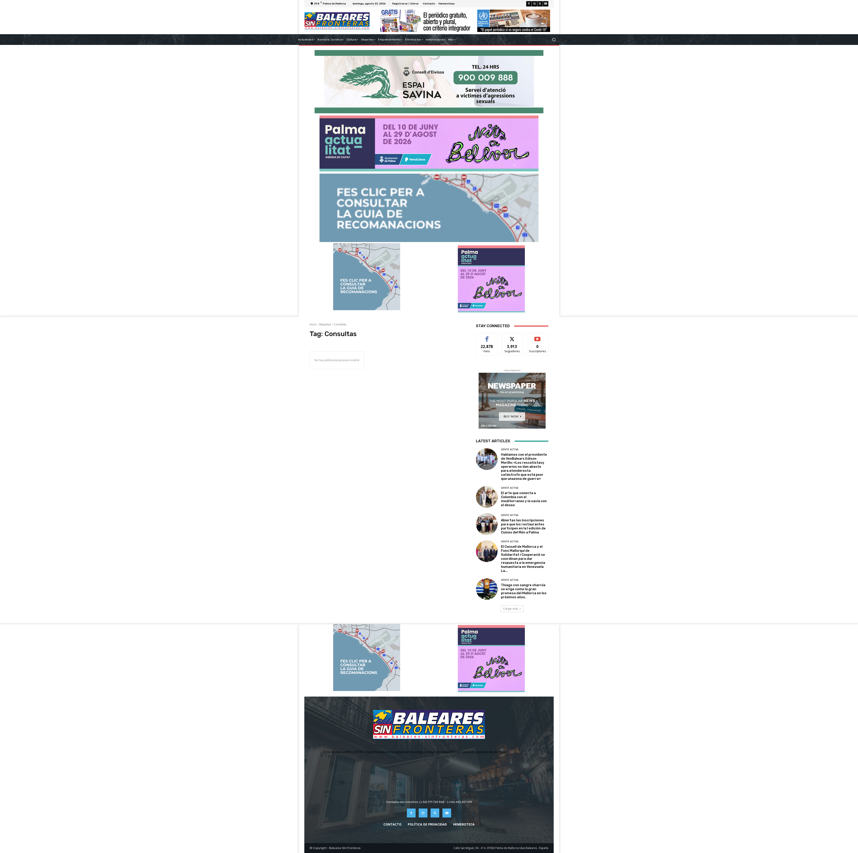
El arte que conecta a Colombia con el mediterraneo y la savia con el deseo (524, 499)
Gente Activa (509, 449)
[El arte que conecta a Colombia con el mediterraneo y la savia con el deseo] (487, 497)
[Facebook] (529, 3)
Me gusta (487, 336)
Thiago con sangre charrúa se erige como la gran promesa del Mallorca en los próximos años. (524, 591)
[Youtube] (545, 3)
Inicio (313, 324)
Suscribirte (537, 336)
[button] (554, 39)
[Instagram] (534, 3)
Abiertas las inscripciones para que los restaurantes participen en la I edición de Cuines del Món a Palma (523, 526)
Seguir (512, 336)
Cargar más (510, 609)
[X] (540, 3)
